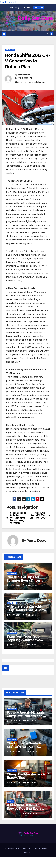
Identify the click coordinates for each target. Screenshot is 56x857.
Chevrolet (10, 50)
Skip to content (8, 2)
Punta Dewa (24, 74)
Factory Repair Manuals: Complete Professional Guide (26, 715)
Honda (10, 801)
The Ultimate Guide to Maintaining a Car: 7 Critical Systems (24, 746)
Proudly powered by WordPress (19, 848)
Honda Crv (12, 709)
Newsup (44, 848)
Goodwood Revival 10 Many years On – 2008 (38, 515)
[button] (47, 33)
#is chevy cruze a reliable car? (31, 82)
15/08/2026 (15, 752)
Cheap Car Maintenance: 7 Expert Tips (28, 776)
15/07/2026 (15, 813)
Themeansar (27, 852)
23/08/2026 (15, 721)
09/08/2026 (15, 782)
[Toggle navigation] (26, 34)
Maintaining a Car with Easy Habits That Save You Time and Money (27, 610)
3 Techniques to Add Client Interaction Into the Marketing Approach (18, 518)
